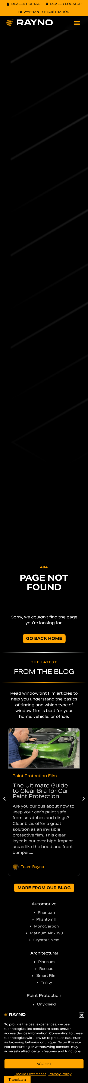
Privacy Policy (60, 1074)
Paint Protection (44, 995)
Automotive (44, 903)
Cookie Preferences (30, 1074)
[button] (81, 1015)
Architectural (44, 953)
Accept (44, 1064)
